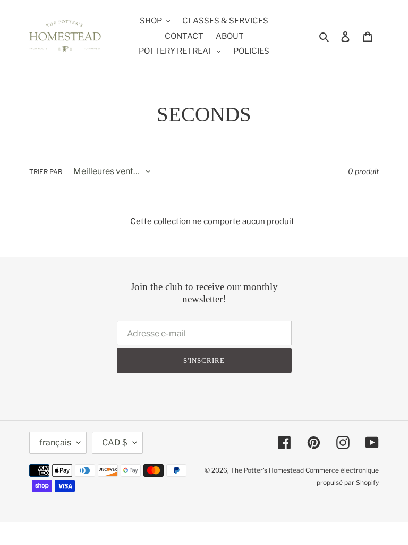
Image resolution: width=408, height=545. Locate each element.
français (55, 442)
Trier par (45, 172)
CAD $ (115, 442)
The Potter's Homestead (267, 470)
